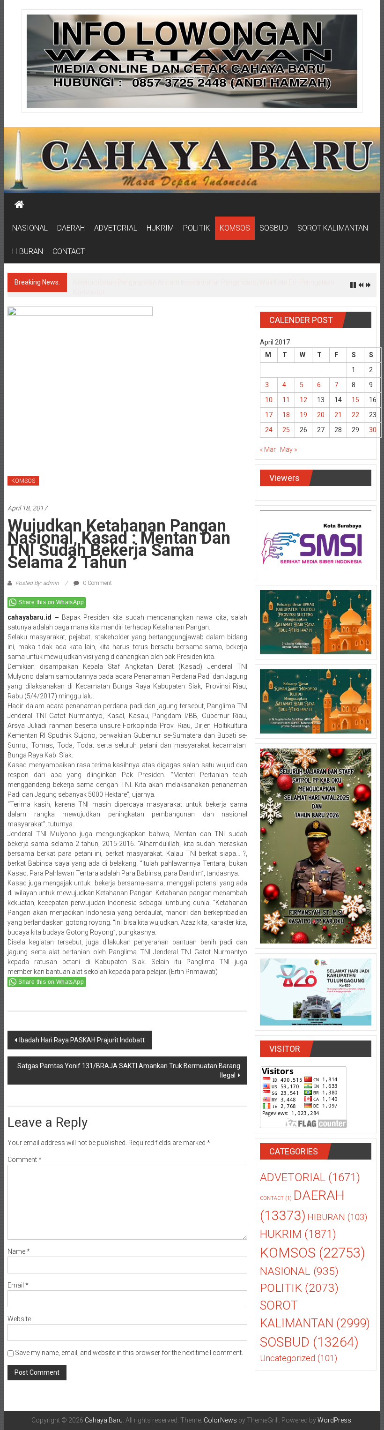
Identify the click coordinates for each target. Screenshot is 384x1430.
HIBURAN (27, 251)
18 (286, 415)
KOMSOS (235, 228)
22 (355, 415)
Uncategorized (298, 1358)
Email (18, 1285)
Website (19, 1319)
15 (355, 400)
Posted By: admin (37, 583)
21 (338, 415)
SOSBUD (273, 228)
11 (286, 400)
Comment (24, 1159)
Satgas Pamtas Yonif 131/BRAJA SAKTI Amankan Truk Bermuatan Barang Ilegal (128, 1070)
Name (18, 1251)
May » (288, 449)
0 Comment (96, 583)
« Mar (268, 449)
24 (269, 430)
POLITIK (196, 228)
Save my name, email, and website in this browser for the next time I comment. (129, 1352)
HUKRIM (160, 228)
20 (321, 415)
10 (269, 400)
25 (286, 430)
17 (269, 415)
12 (303, 400)
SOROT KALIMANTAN (332, 228)
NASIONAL (30, 228)
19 (303, 415)
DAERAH (71, 228)
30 (373, 430)
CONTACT (68, 251)
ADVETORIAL (115, 228)
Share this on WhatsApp (51, 602)
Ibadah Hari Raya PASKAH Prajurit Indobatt (82, 1040)
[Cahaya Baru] (19, 205)
